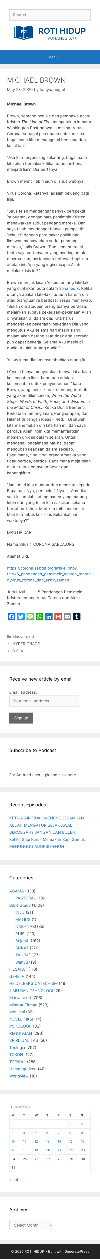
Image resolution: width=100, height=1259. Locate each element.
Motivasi (17, 1012)
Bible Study (20, 905)
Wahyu (21, 962)
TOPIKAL (17, 1062)
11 (24, 1141)
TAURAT (23, 955)
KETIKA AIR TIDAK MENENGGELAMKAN (46, 818)
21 (59, 1150)
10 (13, 1141)
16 (82, 1141)
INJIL (20, 912)
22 (71, 1150)
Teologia (17, 1047)
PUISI (20, 933)
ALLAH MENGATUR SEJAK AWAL (40, 825)
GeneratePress (76, 1251)
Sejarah (22, 940)
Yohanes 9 (69, 288)
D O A (17, 651)
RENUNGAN (20, 1033)
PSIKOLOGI (19, 1026)
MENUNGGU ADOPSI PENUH (36, 846)
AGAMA (16, 891)
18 (24, 1150)
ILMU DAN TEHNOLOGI (31, 990)
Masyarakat (23, 636)
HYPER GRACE (26, 643)
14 (59, 1141)
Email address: (23, 692)
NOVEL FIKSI (21, 1019)
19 (36, 1150)
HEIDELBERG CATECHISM (33, 983)
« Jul (13, 1179)
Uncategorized (23, 1069)
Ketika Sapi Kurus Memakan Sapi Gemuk (47, 839)
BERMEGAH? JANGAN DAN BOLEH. (43, 832)
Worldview (19, 1076)
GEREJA (16, 976)
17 (13, 1150)
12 (36, 1141)
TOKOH (16, 1054)
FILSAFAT (18, 969)
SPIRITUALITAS (23, 1040)
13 (48, 1141)
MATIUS (22, 919)
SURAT (22, 948)
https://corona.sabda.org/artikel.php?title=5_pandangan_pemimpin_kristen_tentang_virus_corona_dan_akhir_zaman (49, 574)
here (72, 775)
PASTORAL (25, 898)
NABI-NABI (25, 926)
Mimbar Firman (23, 1005)
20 (48, 1150)
